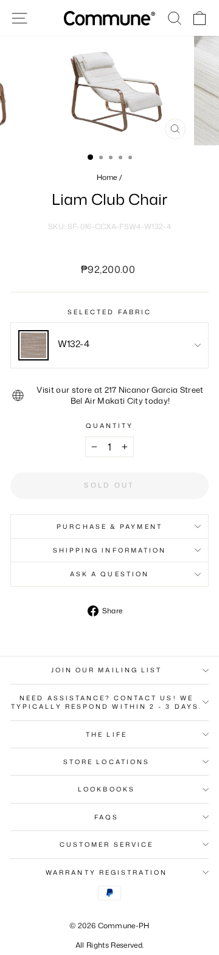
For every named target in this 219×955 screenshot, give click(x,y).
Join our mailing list (106, 670)
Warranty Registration (106, 872)
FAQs (106, 817)
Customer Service (106, 844)
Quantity (110, 425)
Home (107, 177)
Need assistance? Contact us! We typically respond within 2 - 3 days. (106, 702)
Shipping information (110, 550)
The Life (106, 734)
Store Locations (106, 761)
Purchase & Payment (109, 526)
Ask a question (109, 574)
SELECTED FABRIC (109, 312)
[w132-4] (33, 345)
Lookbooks (106, 789)
